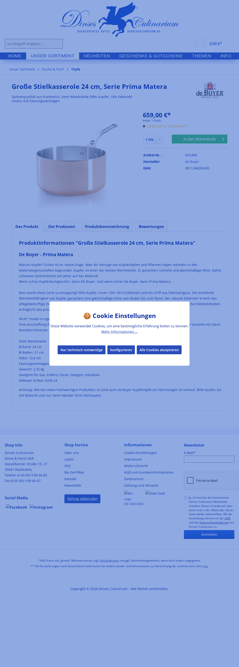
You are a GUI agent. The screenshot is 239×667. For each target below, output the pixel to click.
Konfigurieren (121, 350)
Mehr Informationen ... (119, 331)
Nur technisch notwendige (81, 350)
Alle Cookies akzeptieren (159, 350)
